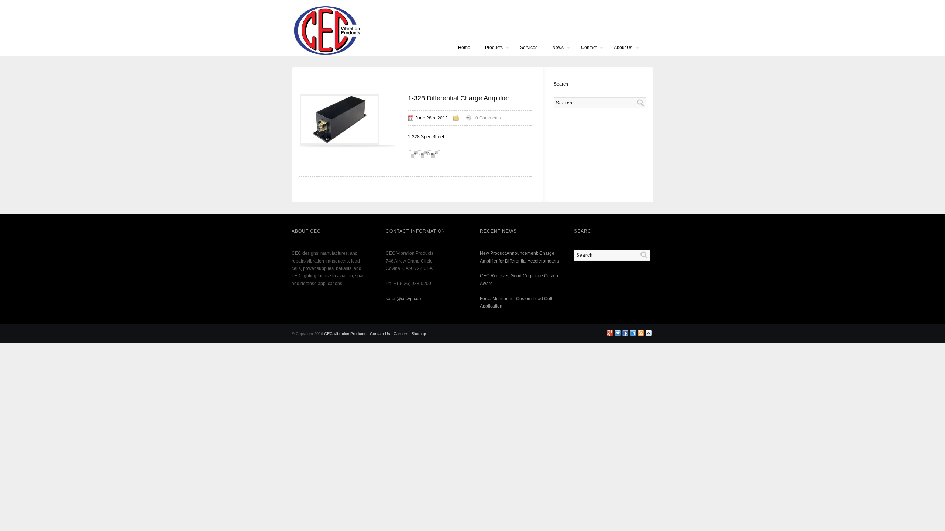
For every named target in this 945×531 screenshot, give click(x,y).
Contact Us (380, 334)
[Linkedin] (633, 333)
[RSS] (641, 333)
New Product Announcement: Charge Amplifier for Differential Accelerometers (519, 257)
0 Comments (488, 118)
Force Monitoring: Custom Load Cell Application (516, 302)
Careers (401, 334)
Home (464, 47)
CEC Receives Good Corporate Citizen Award (519, 279)
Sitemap (419, 334)
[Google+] (610, 333)
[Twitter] (618, 333)
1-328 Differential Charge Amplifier (458, 98)
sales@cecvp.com (404, 298)
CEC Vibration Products (345, 334)
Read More (424, 153)
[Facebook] (625, 333)
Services (528, 47)
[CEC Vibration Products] (327, 55)
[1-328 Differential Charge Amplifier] (339, 143)
